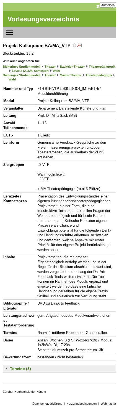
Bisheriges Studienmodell (21, 66)
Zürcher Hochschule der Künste (24, 391)
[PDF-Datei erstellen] (79, 45)
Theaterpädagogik (102, 66)
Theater (50, 66)
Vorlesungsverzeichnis (43, 19)
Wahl (56, 70)
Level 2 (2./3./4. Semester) (30, 70)
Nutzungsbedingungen (81, 403)
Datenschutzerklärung (47, 403)
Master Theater (70, 75)
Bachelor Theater (72, 66)
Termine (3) (20, 368)
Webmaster (108, 403)
